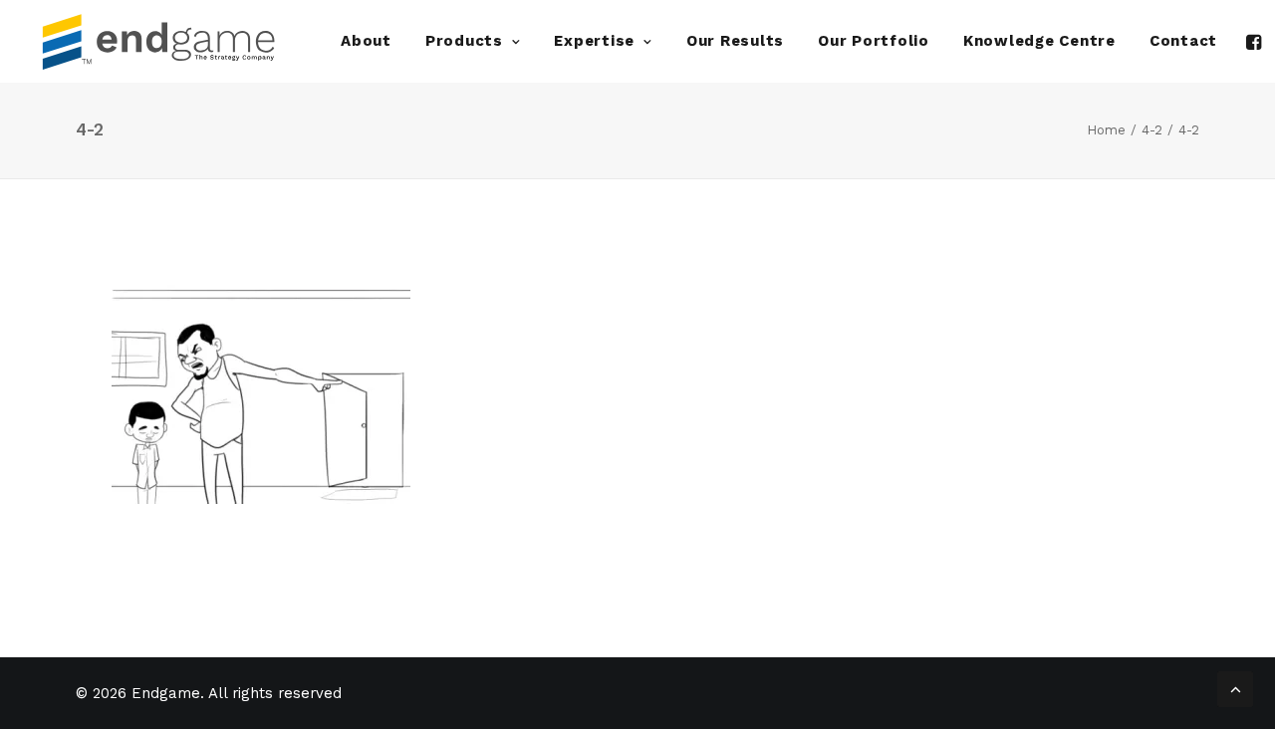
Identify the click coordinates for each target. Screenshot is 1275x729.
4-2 (1152, 129)
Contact (1183, 41)
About (366, 41)
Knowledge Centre (1039, 41)
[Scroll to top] (1235, 687)
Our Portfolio (873, 41)
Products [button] (464, 41)
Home (1106, 129)
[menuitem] (366, 41)
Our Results (735, 41)
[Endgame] (174, 41)
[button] (1255, 41)
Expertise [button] (594, 41)
